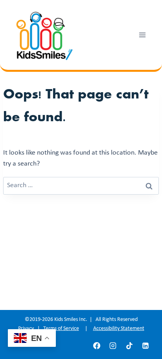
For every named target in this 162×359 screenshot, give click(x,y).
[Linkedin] (145, 346)
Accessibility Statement (118, 329)
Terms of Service (61, 329)
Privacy (26, 329)
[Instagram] (113, 346)
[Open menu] (142, 35)
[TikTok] (129, 346)
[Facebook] (97, 346)
